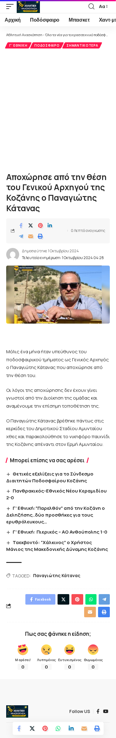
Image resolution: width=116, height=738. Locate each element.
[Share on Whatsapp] (58, 728)
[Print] (40, 236)
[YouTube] (105, 711)
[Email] (30, 236)
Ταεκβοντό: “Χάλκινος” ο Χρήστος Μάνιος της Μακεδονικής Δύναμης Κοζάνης (57, 545)
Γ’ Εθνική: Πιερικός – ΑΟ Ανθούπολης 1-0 (60, 532)
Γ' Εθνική (18, 45)
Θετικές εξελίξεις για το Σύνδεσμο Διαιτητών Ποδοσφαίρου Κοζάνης (49, 477)
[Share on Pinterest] (40, 225)
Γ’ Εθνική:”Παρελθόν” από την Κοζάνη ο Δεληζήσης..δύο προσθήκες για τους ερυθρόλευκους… (55, 515)
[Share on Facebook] (21, 225)
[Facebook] (98, 711)
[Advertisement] (58, 109)
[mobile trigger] (11, 6)
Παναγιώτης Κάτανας (56, 575)
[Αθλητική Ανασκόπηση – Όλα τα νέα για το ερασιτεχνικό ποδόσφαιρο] (17, 711)
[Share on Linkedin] (49, 225)
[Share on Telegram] (21, 236)
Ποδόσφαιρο (46, 45)
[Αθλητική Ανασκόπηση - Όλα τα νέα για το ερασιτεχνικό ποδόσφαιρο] (28, 6)
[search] (91, 6)
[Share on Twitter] (30, 225)
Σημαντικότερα (82, 45)
